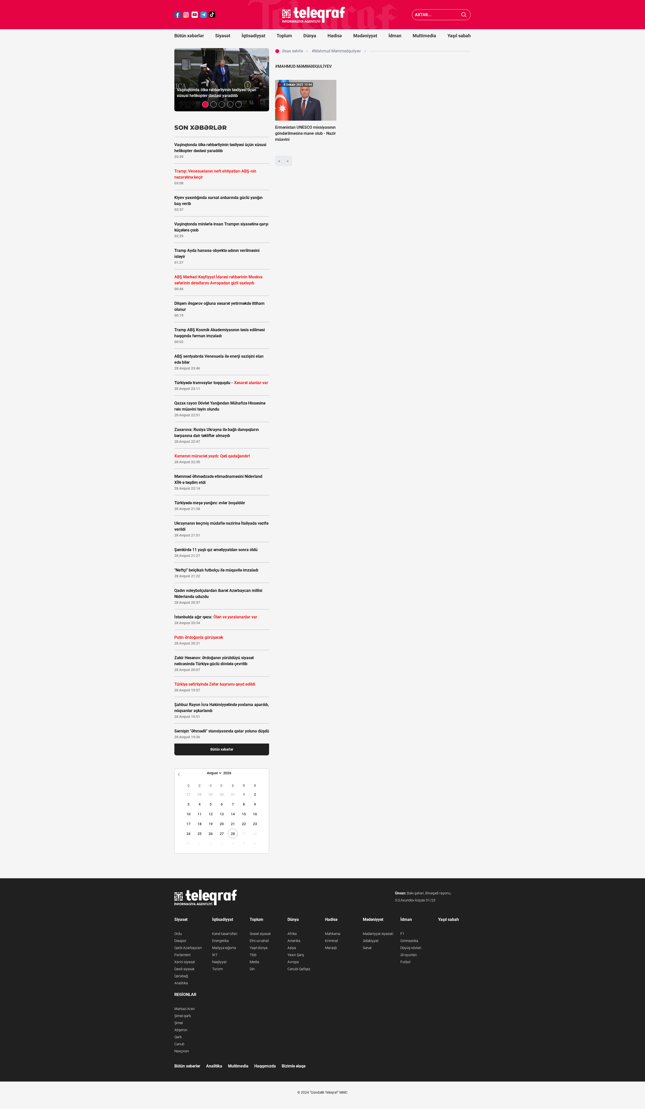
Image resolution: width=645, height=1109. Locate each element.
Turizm (217, 969)
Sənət (367, 948)
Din (252, 969)
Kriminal (331, 941)
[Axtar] (464, 14)
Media (254, 962)
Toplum (284, 35)
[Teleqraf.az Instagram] (186, 14)
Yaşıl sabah (459, 35)
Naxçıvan (181, 1051)
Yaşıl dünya (259, 948)
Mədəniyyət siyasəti (378, 934)
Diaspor (180, 941)
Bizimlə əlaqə (293, 1066)
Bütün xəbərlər (189, 35)
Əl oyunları (408, 955)
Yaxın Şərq (295, 955)
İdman (395, 35)
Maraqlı (331, 948)
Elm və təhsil (259, 941)
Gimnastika (409, 941)
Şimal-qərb (182, 1016)
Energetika (220, 941)
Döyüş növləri (410, 948)
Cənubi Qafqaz (298, 969)
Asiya (291, 948)
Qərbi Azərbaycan (188, 948)
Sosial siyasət (260, 934)
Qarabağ (181, 976)
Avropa (293, 962)
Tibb (253, 955)
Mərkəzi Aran (184, 1009)
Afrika (292, 934)
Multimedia (424, 35)
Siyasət (222, 35)
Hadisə (335, 35)
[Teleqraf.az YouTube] (194, 14)
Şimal (178, 1023)
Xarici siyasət (184, 962)
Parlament (182, 955)
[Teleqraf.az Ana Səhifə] (313, 15)
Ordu (178, 934)
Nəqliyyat (219, 962)
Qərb (178, 1037)
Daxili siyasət (184, 969)
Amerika (293, 941)
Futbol (405, 962)
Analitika (181, 983)
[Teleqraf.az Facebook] (177, 14)
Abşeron (180, 1030)
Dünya (309, 35)
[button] (205, 104)
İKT (214, 955)
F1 (402, 934)
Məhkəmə (332, 934)
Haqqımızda (265, 1066)
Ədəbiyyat (371, 941)
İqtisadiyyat (253, 35)
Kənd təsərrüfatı (224, 934)
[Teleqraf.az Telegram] (203, 14)
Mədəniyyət (365, 35)
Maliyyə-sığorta (224, 948)
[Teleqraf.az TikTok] (212, 14)
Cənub (179, 1044)
